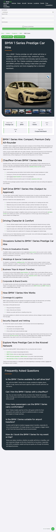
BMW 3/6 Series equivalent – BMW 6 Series (17, 356)
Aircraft (24, 3)
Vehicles (13, 3)
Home (2, 33)
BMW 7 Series (46, 285)
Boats (19, 3)
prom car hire (33, 252)
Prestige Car (14, 33)
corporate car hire (35, 179)
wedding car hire (21, 262)
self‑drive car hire (14, 335)
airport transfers (17, 176)
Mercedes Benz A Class (12, 358)
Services (30, 3)
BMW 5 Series (37, 285)
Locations (36, 3)
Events (42, 3)
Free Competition (49, 4)
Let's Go (28, 28)
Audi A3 (8, 352)
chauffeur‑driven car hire (35, 166)
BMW (21, 33)
